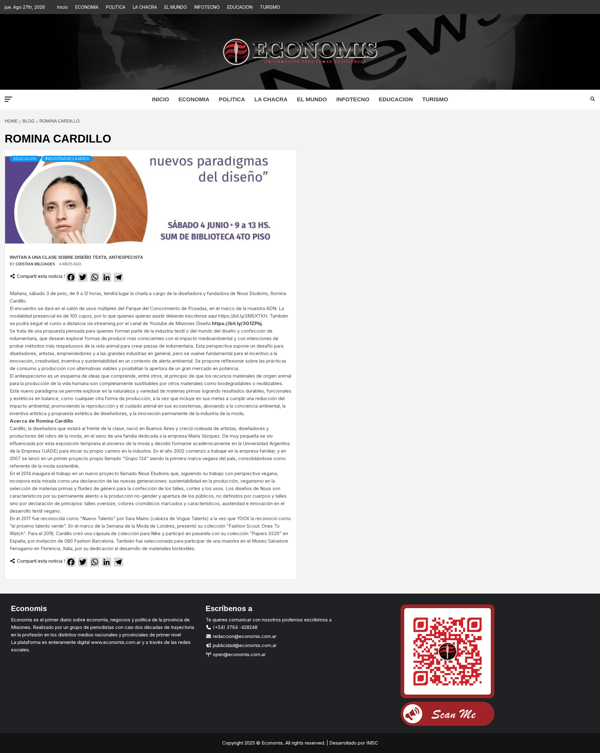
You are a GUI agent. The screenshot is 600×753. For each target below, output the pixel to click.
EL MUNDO (175, 7)
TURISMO (270, 7)
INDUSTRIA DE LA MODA (67, 159)
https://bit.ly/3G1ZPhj (237, 323)
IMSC (371, 743)
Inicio (62, 7)
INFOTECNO (207, 7)
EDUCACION (239, 7)
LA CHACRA (145, 7)
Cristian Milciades (36, 264)
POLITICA (115, 7)
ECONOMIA (86, 7)
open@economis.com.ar (239, 654)
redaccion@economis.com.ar (244, 636)
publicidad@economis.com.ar (244, 645)
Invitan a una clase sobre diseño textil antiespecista (76, 257)
